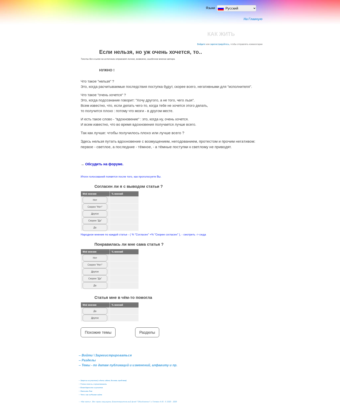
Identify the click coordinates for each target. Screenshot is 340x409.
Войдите (201, 44)
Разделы (147, 332)
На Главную (253, 19)
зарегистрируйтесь (219, 44)
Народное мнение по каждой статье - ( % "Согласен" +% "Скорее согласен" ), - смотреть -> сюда (143, 234)
